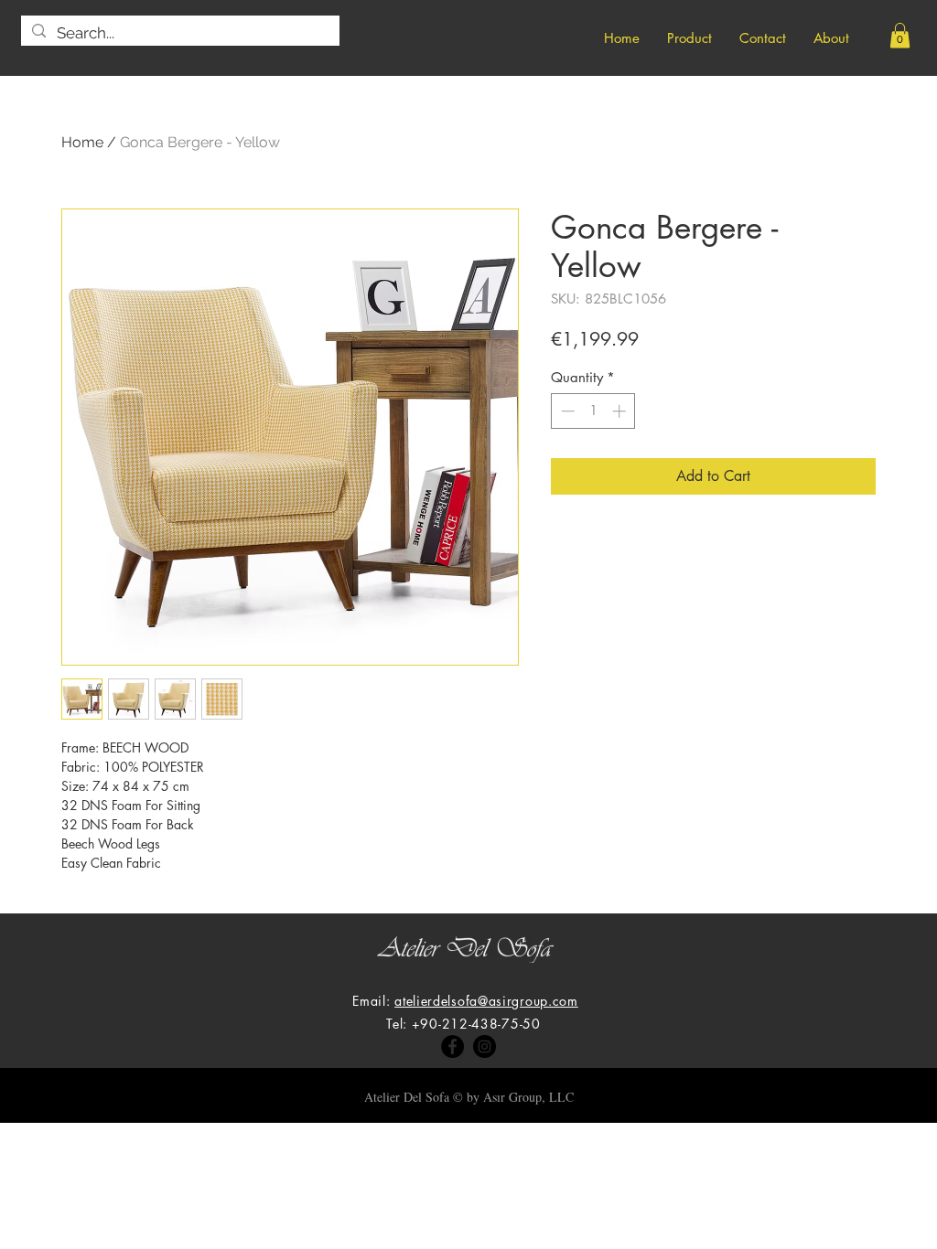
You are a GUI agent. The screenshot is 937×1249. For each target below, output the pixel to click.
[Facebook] (452, 1046)
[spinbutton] (593, 411)
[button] (899, 35)
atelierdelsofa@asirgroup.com (486, 1000)
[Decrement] (566, 411)
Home (82, 142)
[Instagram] (484, 1046)
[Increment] (621, 411)
